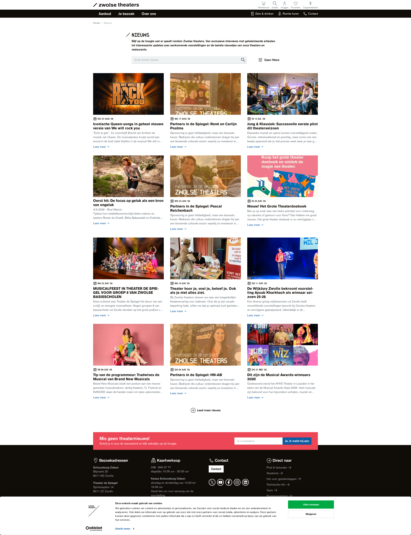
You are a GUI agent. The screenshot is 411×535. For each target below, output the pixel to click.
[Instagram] (237, 482)
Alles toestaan (311, 504)
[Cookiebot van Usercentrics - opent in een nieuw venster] (94, 528)
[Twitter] (212, 482)
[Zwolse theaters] (119, 5)
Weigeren (311, 514)
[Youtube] (220, 482)
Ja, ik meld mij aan (297, 441)
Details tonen (122, 528)
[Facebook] (228, 482)
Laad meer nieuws (209, 410)
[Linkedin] (245, 482)
